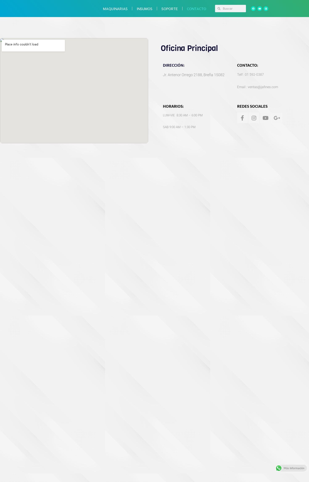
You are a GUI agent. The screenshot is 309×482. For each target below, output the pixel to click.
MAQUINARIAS (115, 8)
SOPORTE (169, 8)
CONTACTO (196, 8)
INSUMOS (144, 8)
